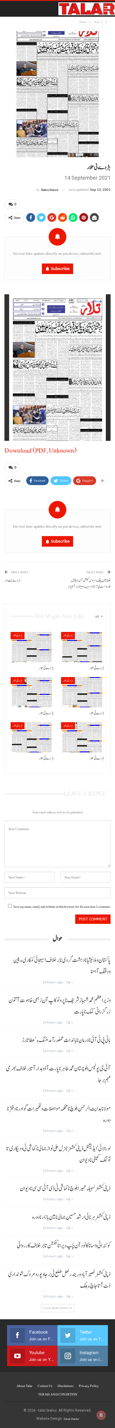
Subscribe (60, 268)
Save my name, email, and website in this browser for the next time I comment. (62, 906)
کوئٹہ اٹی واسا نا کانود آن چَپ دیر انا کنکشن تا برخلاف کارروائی (64, 1246)
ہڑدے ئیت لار (12, 580)
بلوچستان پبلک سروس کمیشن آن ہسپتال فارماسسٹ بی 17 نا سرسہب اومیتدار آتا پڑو (89, 583)
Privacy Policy (89, 1386)
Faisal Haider (71, 1418)
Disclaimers (66, 1386)
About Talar (24, 1386)
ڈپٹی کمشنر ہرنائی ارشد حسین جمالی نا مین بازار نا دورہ (71, 1217)
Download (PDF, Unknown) (40, 450)
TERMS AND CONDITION (57, 1394)
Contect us (44, 1386)
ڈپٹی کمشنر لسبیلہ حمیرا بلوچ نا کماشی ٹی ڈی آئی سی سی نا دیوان (65, 1189)
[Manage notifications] (101, 1415)
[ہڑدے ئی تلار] (32, 647)
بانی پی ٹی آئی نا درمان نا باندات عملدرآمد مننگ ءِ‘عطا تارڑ (66, 1040)
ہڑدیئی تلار (17, 635)
